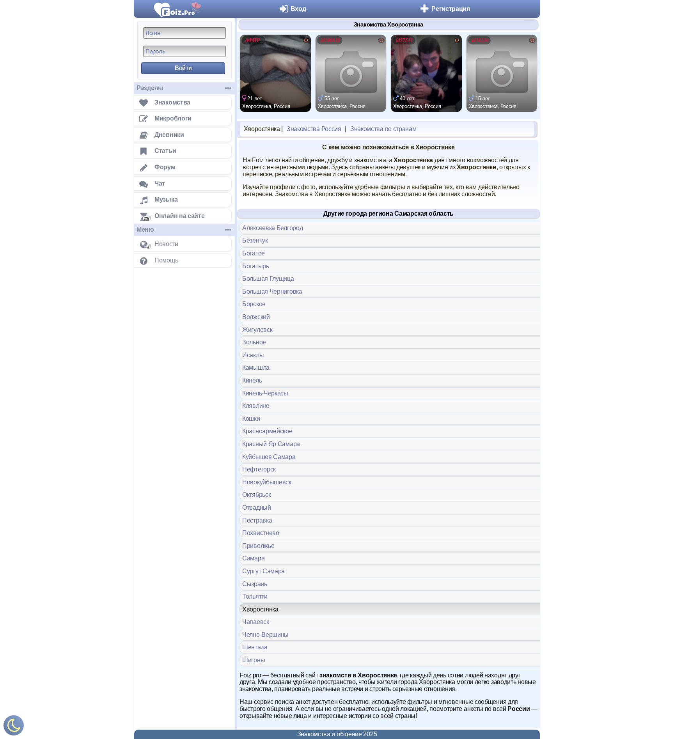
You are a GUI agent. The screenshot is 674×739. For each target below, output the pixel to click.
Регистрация (450, 8)
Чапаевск (255, 621)
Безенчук (255, 240)
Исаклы (253, 355)
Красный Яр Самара (271, 444)
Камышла (256, 367)
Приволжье (258, 545)
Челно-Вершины (265, 634)
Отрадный (256, 507)
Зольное (254, 342)
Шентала (255, 647)
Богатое (253, 253)
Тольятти (255, 596)
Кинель (252, 380)
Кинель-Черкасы (265, 393)
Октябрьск (256, 494)
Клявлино (256, 405)
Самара (253, 558)
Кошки (251, 418)
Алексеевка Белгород (272, 228)
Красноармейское (267, 431)
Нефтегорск (259, 469)
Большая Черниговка (272, 291)
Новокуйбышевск (266, 482)
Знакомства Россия (314, 129)
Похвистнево (260, 533)
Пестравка (257, 520)
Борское (254, 304)
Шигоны (253, 660)
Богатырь (255, 266)
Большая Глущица (268, 278)
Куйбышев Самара (269, 457)
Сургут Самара (263, 571)
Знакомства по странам (383, 129)
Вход (298, 8)
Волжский (256, 317)
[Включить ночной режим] (13, 727)
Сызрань (254, 584)
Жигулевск (257, 329)
